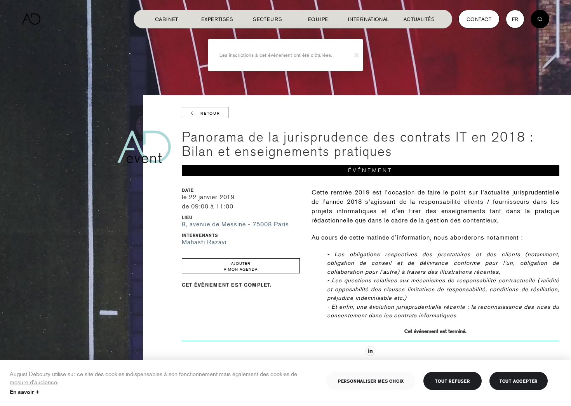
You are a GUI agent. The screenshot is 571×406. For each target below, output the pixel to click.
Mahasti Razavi (204, 242)
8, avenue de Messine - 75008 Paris (235, 224)
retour (210, 113)
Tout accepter (519, 380)
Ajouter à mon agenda (241, 266)
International (368, 19)
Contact (479, 19)
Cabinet (166, 19)
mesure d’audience (33, 381)
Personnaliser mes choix (371, 380)
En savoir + (25, 392)
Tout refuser (452, 380)
